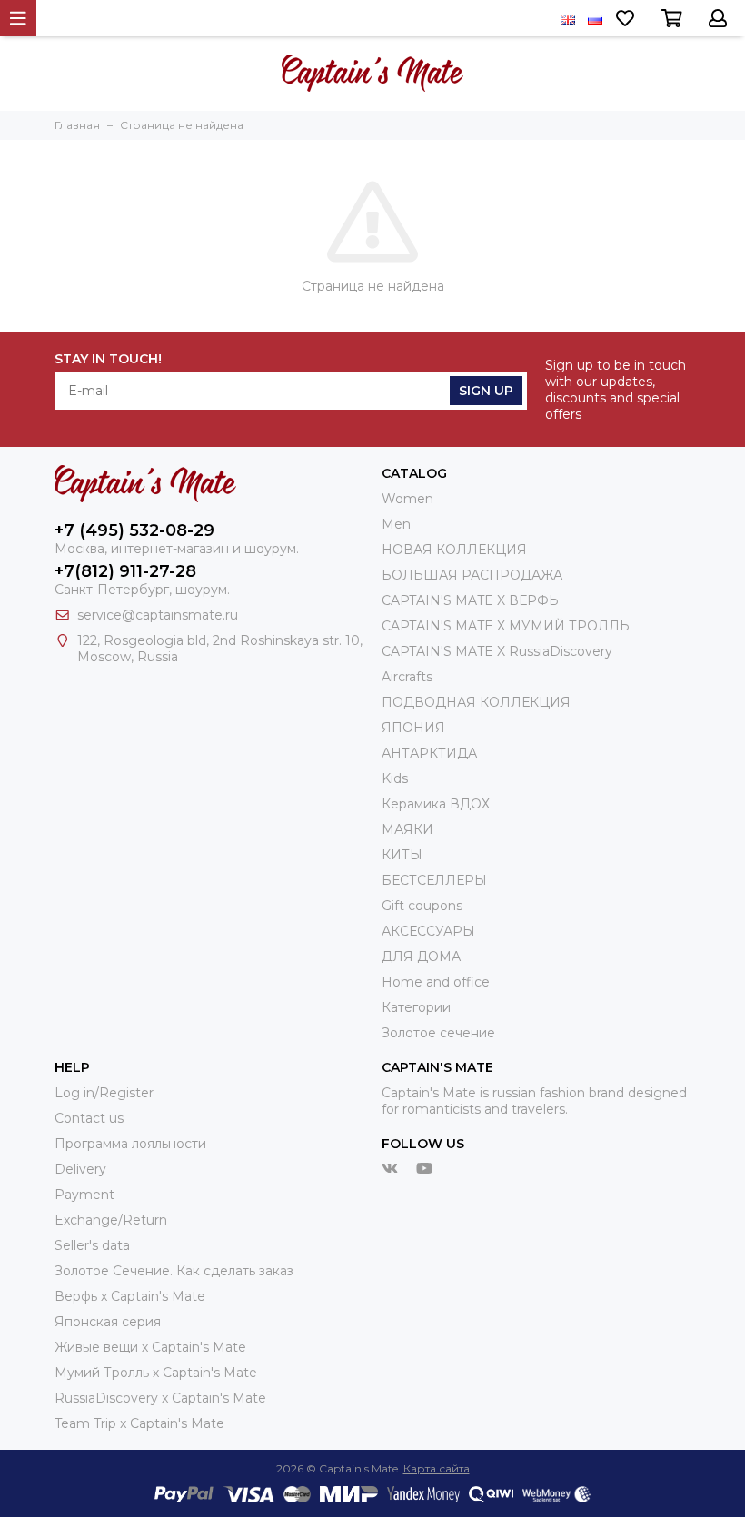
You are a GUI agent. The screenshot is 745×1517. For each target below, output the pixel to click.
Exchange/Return (111, 1220)
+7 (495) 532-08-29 (134, 530)
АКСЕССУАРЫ (428, 931)
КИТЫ (402, 855)
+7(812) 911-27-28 (125, 571)
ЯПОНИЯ (413, 727)
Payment (84, 1194)
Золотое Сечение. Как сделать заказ (174, 1271)
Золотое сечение (438, 1033)
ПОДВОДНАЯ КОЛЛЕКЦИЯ (476, 702)
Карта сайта (436, 1468)
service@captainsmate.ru (157, 615)
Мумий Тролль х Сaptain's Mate (156, 1372)
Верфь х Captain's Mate (130, 1296)
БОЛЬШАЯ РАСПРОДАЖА (472, 575)
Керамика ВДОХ (436, 804)
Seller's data (92, 1245)
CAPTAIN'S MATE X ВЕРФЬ (470, 600)
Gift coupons (422, 905)
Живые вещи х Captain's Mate (150, 1347)
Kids (395, 778)
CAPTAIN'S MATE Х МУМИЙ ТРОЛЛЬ (506, 626)
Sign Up (486, 390)
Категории (416, 1007)
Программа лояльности (130, 1143)
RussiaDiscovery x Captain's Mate (160, 1398)
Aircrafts (407, 677)
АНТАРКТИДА (429, 753)
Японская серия (108, 1322)
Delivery (80, 1169)
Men (396, 524)
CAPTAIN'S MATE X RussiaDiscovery (497, 651)
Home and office (436, 982)
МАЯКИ (407, 829)
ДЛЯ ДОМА (421, 956)
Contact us (89, 1118)
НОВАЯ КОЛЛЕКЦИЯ (454, 549)
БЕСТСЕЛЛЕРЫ (434, 880)
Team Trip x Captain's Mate (139, 1423)
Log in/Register (104, 1093)
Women (407, 499)
